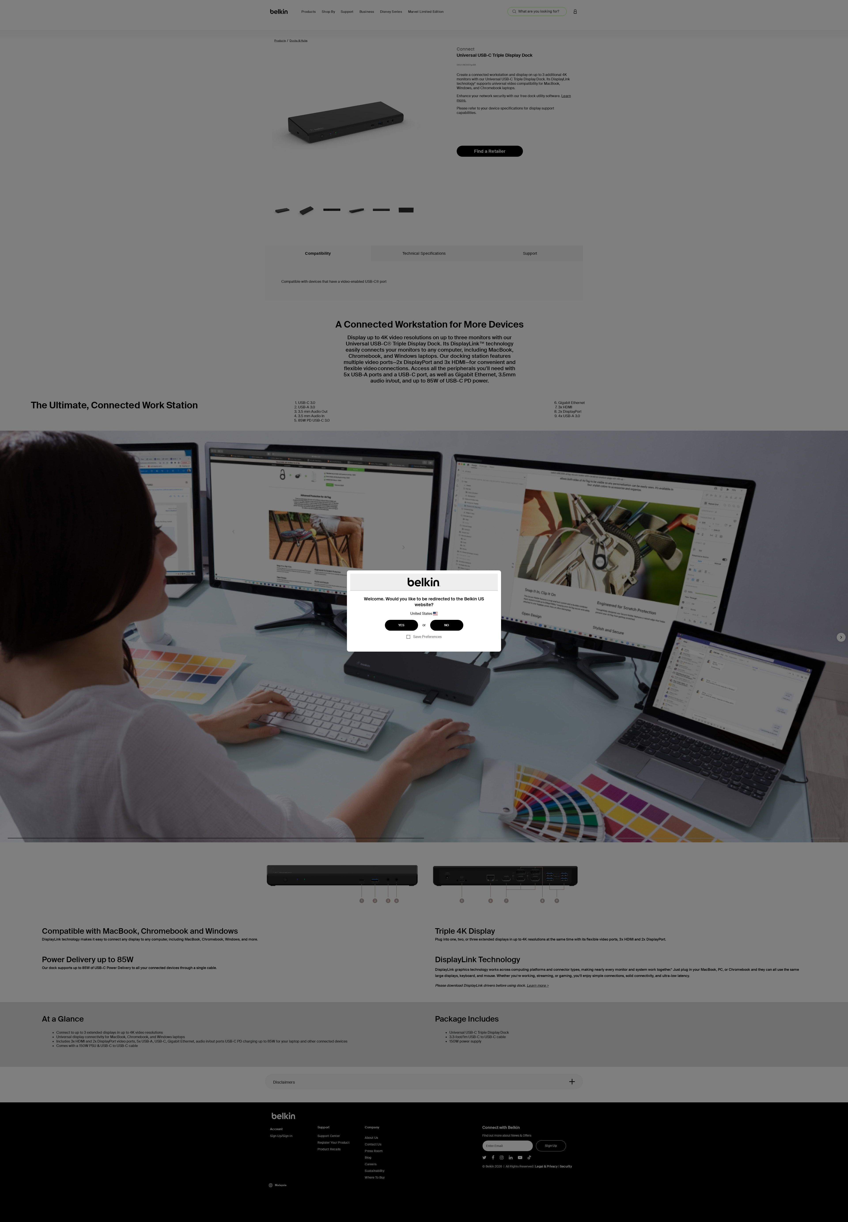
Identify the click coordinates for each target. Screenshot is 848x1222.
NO (446, 625)
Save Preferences (427, 636)
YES (401, 625)
